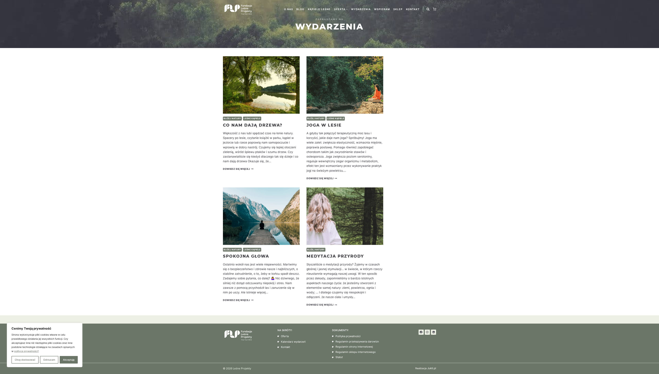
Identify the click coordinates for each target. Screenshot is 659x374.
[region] (44, 345)
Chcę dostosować (25, 359)
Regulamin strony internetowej (354, 346)
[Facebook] (421, 332)
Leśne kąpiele (252, 118)
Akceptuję (68, 359)
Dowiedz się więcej (238, 169)
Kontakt (413, 9)
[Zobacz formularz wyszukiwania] (428, 9)
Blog (300, 9)
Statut (339, 357)
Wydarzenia (361, 9)
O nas (288, 9)
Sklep (398, 9)
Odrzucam (49, 359)
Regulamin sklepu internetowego (356, 352)
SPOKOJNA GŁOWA (246, 256)
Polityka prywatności (348, 336)
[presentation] (261, 85)
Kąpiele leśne (319, 9)
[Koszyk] (434, 9)
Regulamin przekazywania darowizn (357, 341)
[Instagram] (427, 332)
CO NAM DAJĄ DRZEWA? (252, 125)
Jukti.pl (431, 368)
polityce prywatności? (26, 351)
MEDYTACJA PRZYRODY (335, 256)
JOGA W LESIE (324, 125)
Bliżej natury (232, 118)
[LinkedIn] (433, 332)
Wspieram (382, 9)
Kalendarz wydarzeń (293, 341)
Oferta (285, 336)
